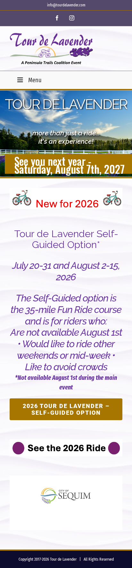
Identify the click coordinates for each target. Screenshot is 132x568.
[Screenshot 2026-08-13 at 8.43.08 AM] (66, 442)
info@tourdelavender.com (66, 5)
